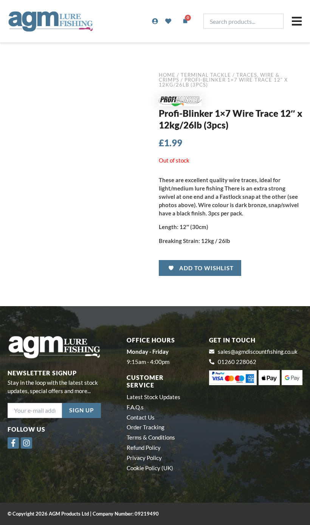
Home (167, 75)
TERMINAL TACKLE (206, 75)
